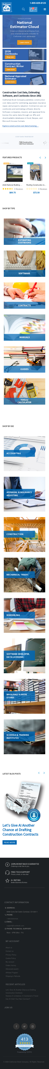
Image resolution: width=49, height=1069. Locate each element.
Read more (9, 842)
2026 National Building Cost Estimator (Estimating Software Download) (13, 185)
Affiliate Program (12, 972)
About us (9, 947)
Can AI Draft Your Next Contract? (18, 999)
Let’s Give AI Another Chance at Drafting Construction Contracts (20, 830)
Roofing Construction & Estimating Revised (36, 185)
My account (10, 962)
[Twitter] (24, 1026)
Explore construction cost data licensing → (21, 126)
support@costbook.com (15, 925)
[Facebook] (16, 1026)
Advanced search (12, 969)
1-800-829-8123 (12, 918)
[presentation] (40, 157)
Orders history (11, 965)
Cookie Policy (11, 958)
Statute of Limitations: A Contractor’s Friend (22, 996)
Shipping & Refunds (13, 976)
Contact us (10, 951)
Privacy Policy (11, 954)
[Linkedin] (33, 1026)
